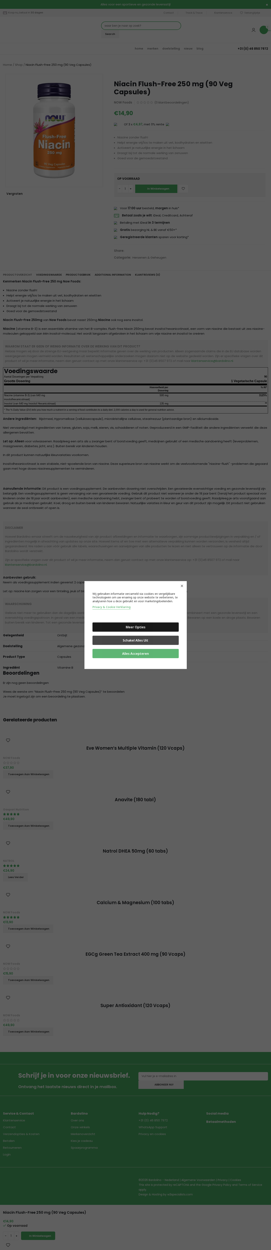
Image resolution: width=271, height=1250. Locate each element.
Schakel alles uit (135, 640)
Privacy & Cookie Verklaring (111, 607)
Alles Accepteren (135, 653)
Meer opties (135, 627)
